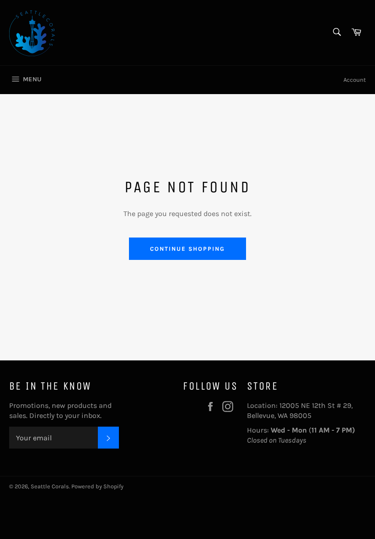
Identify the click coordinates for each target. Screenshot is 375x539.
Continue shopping (187, 248)
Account (354, 79)
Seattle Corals (50, 486)
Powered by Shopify (97, 486)
